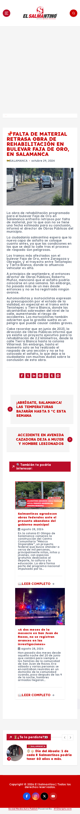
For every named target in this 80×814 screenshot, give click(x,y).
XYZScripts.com (63, 808)
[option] (40, 752)
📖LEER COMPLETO (34, 584)
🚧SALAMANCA (17, 160)
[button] (65, 737)
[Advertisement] (40, 68)
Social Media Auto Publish (23, 808)
